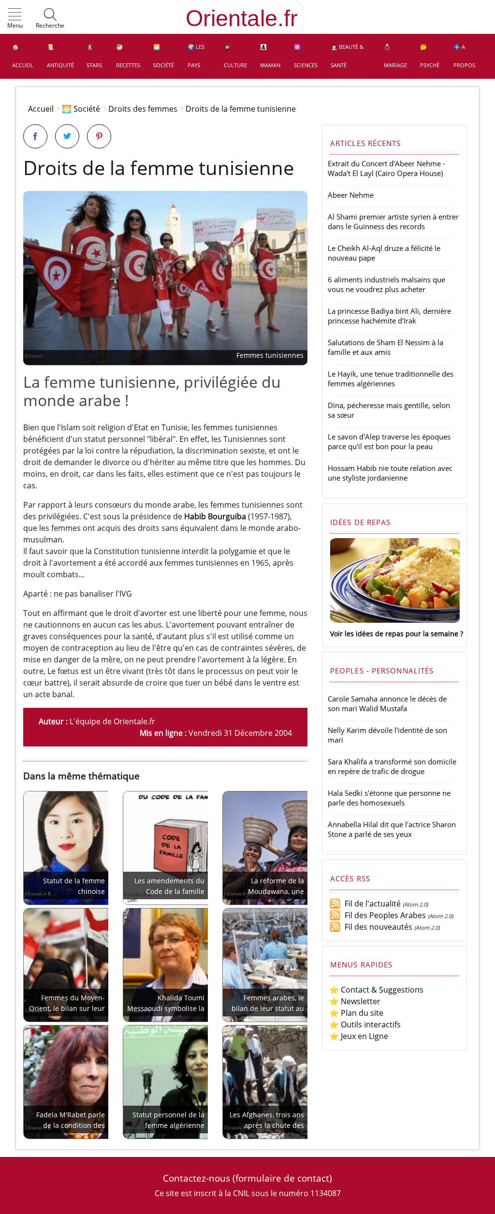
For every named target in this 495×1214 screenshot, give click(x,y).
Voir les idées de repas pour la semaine (394, 633)
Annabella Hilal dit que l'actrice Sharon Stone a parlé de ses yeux (392, 829)
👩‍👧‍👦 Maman (270, 56)
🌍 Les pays (196, 56)
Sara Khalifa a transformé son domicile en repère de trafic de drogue (392, 766)
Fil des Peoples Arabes (383, 915)
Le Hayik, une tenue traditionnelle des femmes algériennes (390, 378)
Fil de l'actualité (371, 903)
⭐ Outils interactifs (365, 1024)
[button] (15, 18)
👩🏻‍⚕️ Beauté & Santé (347, 56)
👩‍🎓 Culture (235, 56)
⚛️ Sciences (306, 56)
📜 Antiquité (60, 56)
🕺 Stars (94, 56)
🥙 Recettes (128, 56)
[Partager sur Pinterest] (99, 136)
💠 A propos (464, 56)
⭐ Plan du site (356, 1013)
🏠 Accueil (22, 56)
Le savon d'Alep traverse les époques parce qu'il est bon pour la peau (389, 441)
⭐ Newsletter (354, 1001)
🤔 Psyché (429, 56)
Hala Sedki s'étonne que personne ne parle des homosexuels (389, 797)
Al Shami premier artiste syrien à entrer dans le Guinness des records (393, 221)
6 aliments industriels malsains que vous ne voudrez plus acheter (386, 284)
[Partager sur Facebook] (35, 136)
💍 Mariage (395, 56)
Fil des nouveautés (376, 926)
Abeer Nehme (351, 195)
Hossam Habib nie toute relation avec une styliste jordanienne (390, 473)
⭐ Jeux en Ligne (358, 1036)
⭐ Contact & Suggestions (376, 989)
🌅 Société (163, 56)
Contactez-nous (196, 1178)
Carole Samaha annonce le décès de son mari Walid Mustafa (387, 703)
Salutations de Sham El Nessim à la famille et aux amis (385, 347)
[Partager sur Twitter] (67, 136)
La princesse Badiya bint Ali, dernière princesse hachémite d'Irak (389, 315)
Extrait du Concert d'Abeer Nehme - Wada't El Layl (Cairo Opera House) (386, 168)
